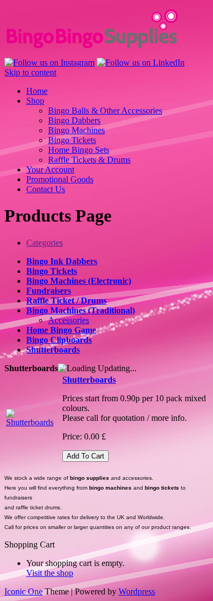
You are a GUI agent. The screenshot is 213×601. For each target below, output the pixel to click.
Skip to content (30, 72)
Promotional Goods (59, 179)
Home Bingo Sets (78, 149)
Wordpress (137, 591)
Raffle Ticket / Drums (66, 300)
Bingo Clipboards (59, 339)
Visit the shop (49, 573)
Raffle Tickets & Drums (89, 159)
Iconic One (23, 591)
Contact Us (45, 189)
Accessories (68, 320)
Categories (44, 242)
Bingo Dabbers (74, 120)
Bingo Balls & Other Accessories (105, 110)
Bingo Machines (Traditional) (80, 310)
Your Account (50, 169)
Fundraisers (48, 290)
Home (37, 91)
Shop (35, 100)
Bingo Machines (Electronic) (78, 280)
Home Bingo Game (61, 330)
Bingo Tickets (72, 140)
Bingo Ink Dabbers (61, 261)
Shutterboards (53, 349)
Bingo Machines (76, 130)
